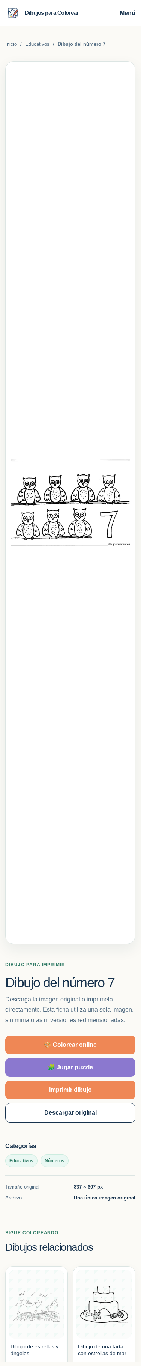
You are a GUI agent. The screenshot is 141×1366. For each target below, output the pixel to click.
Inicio (11, 44)
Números (54, 1160)
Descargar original (70, 1112)
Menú (127, 13)
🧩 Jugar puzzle (70, 1067)
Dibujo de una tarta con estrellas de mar (102, 1349)
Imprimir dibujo (70, 1090)
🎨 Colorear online (70, 1045)
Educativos (37, 44)
